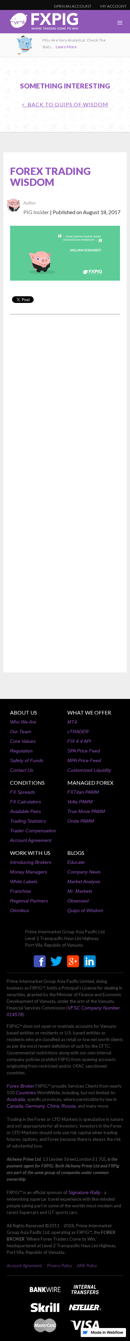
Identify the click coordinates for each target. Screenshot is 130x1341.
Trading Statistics (28, 821)
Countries (26, 1092)
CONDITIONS (27, 782)
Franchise (20, 891)
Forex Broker (20, 1086)
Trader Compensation (33, 830)
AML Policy (87, 1265)
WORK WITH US (30, 853)
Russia (68, 1106)
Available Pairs (25, 811)
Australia (16, 1099)
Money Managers (28, 871)
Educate (76, 862)
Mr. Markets (79, 891)
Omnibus (19, 910)
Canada (15, 1106)
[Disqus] (65, 404)
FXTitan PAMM (83, 792)
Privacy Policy (59, 1265)
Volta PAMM (80, 801)
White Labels (23, 881)
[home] (39, 23)
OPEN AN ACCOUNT (72, 6)
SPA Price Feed (83, 750)
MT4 (72, 722)
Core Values (23, 741)
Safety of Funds (26, 760)
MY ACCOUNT (113, 6)
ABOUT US (23, 712)
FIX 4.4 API (79, 741)
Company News (84, 871)
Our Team (20, 731)
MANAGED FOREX (90, 782)
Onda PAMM (80, 821)
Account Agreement (30, 840)
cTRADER (78, 731)
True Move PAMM (86, 811)
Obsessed (78, 900)
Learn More (66, 46)
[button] (120, 23)
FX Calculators (25, 801)
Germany (35, 1106)
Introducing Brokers (30, 862)
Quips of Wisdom (85, 910)
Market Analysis (83, 881)
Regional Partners (29, 900)
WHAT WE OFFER (89, 712)
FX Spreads (22, 792)
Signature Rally (84, 1192)
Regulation (21, 750)
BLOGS (75, 853)
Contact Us (21, 770)
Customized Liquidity (89, 770)
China (53, 1106)
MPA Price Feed (84, 760)
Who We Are (23, 722)
